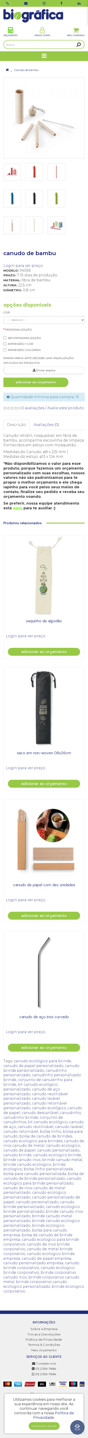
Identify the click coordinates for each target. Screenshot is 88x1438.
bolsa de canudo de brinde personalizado (43, 1176)
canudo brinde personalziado (38, 1204)
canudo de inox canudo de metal (43, 1143)
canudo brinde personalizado (41, 1068)
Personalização (18, 329)
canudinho (70, 1113)
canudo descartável (40, 1113)
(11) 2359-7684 (45, 1368)
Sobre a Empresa (44, 1329)
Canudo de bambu (26, 70)
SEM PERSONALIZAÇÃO (24, 338)
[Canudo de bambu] (44, 118)
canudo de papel (19, 1150)
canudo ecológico (49, 1108)
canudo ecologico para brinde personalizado (42, 1180)
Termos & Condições (44, 1344)
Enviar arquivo (46, 370)
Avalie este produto (65, 408)
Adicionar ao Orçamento (36, 382)
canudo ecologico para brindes (33, 1141)
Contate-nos (45, 1363)
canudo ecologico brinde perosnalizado (41, 1209)
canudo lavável (69, 1127)
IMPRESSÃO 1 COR (20, 343)
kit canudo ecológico (48, 1122)
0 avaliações (32, 408)
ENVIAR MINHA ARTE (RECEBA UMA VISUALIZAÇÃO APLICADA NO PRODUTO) (38, 360)
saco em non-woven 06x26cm (44, 752)
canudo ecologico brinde (57, 1155)
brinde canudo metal (62, 1160)
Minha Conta (42, 35)
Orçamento (10, 35)
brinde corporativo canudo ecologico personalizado (35, 1284)
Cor (6, 312)
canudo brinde (17, 1155)
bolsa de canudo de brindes (45, 1136)
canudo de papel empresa (46, 1258)
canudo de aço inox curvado (44, 1016)
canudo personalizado (58, 1150)
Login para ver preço (23, 265)
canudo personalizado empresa (33, 1263)
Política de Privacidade (44, 1339)
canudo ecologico (63, 1145)
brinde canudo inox (22, 1160)
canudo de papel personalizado (33, 1066)
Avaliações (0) (46, 425)
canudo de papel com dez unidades (44, 884)
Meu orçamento (44, 1350)
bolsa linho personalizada (48, 1169)
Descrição (16, 425)
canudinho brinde (20, 1117)
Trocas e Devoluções (44, 1334)
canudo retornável (20, 1131)
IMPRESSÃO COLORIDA (24, 350)
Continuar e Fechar (44, 1426)
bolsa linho (50, 1131)
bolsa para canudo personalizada (34, 1174)
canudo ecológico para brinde (42, 1061)
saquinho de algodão (44, 620)
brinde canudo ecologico (27, 1164)
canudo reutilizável (35, 1127)
